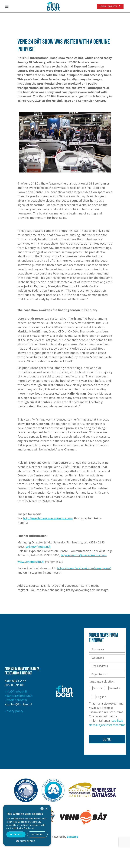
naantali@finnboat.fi (18, 696)
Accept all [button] (16, 834)
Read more (29, 828)
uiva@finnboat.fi (16, 700)
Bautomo (72, 836)
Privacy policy (14, 711)
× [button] (46, 809)
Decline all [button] (37, 834)
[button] (7, 6)
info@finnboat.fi (16, 691)
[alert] (27, 825)
